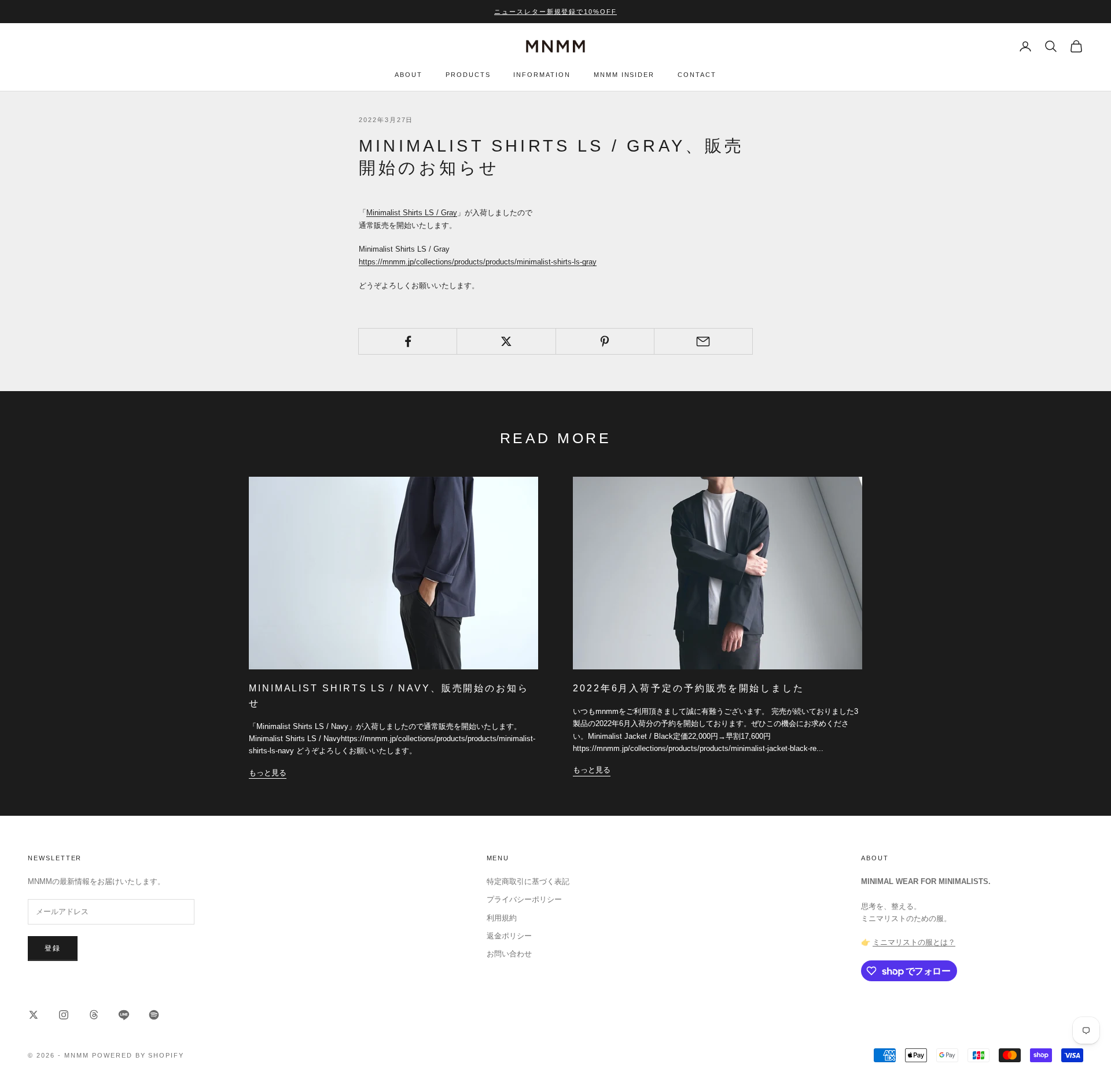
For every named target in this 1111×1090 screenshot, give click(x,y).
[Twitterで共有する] (506, 341)
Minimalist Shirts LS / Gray (411, 212)
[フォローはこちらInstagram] (63, 1015)
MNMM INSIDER (624, 75)
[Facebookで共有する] (408, 341)
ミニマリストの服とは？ (914, 942)
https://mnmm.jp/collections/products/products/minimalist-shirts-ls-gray (478, 261)
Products (468, 75)
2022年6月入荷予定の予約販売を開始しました (688, 688)
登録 (53, 948)
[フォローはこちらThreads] (94, 1015)
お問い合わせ (509, 953)
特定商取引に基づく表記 (528, 881)
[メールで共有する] (703, 341)
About (408, 75)
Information (541, 75)
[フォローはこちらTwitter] (33, 1015)
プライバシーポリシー (524, 899)
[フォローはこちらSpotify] (154, 1015)
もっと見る (267, 772)
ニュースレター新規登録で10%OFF (555, 11)
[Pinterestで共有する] (605, 341)
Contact (697, 75)
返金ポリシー (509, 935)
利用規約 (502, 918)
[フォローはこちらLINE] (124, 1015)
